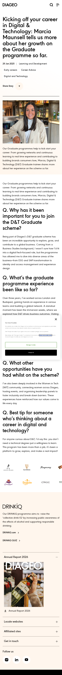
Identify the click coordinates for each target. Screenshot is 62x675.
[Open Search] (51, 5)
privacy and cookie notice (45, 335)
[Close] (56, 319)
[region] (30, 337)
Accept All (31, 352)
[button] (57, 4)
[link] (8, 467)
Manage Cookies (31, 344)
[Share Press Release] (19, 86)
